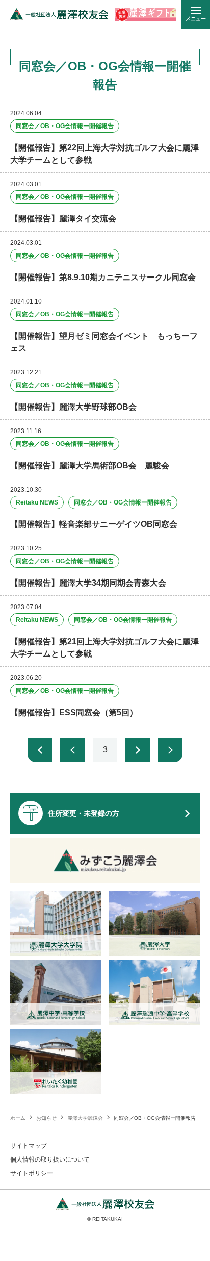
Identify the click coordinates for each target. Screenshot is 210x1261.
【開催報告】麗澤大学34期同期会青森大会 (88, 582)
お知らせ (46, 1118)
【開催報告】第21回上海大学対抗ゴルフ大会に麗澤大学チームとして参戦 (104, 647)
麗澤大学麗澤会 (85, 1118)
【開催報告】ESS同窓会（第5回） (74, 712)
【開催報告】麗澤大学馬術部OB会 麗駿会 (89, 465)
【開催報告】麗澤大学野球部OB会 (73, 406)
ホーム (17, 1118)
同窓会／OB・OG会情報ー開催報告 (65, 126)
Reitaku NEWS (37, 502)
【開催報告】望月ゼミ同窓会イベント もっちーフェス (104, 342)
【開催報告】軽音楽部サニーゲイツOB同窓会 (93, 524)
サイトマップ (28, 1145)
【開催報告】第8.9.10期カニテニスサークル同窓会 (103, 277)
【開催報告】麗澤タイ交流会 (63, 218)
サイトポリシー (31, 1173)
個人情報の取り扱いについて (50, 1159)
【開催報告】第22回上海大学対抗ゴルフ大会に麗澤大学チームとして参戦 (104, 153)
